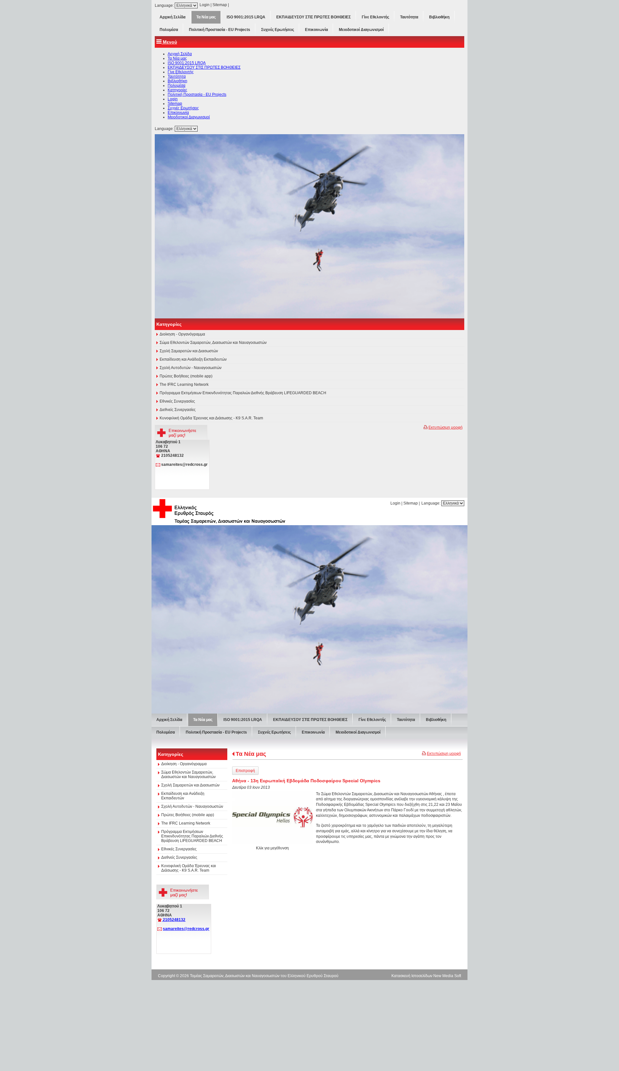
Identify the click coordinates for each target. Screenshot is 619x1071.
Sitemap (219, 5)
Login (205, 5)
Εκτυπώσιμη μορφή (445, 647)
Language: (165, 5)
